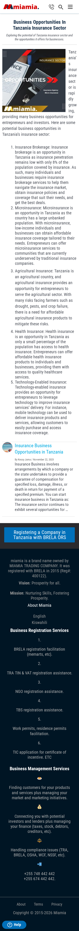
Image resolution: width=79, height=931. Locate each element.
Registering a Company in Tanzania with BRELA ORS (39, 534)
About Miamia (39, 605)
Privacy (56, 904)
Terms (38, 904)
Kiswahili (39, 622)
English (39, 616)
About (21, 904)
